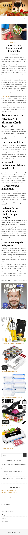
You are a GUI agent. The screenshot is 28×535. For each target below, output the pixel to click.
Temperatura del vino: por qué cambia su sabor (13, 475)
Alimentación (14, 42)
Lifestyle (3, 515)
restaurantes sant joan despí (8, 490)
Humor (3, 508)
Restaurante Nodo (14, 7)
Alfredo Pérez (7, 280)
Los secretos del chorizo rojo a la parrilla (11, 471)
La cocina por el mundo (7, 511)
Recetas (3, 518)
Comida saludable (5, 504)
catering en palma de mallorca (9, 492)
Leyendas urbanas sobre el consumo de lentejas (13, 478)
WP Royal (17, 532)
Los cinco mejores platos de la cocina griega (12, 481)
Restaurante (4, 521)
